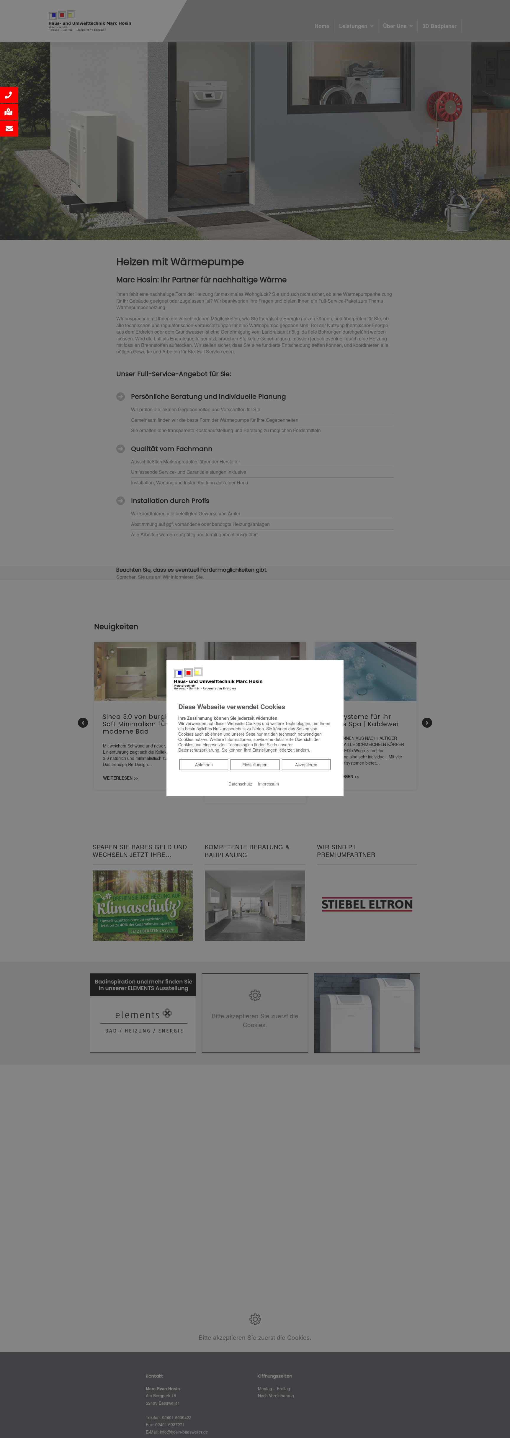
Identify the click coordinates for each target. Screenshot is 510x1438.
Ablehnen (204, 764)
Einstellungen (254, 765)
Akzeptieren (306, 765)
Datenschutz (240, 784)
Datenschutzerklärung (198, 750)
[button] (9, 95)
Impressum (268, 784)
